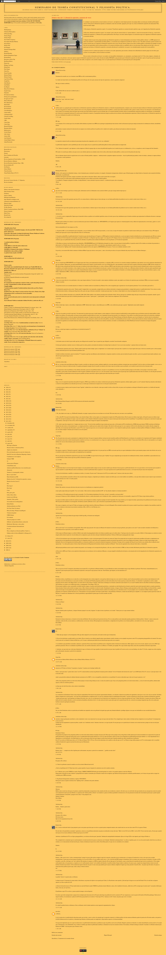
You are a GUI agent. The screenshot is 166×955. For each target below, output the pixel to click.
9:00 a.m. (58, 166)
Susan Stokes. (7, 43)
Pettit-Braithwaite (8, 230)
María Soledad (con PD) (12, 477)
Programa (16, 224)
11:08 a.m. (59, 256)
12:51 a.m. (59, 509)
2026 (7, 387)
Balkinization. (7, 130)
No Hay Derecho (8, 207)
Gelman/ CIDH (10, 459)
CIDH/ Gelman (10, 515)
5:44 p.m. (58, 612)
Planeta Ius (6, 63)
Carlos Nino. (7, 122)
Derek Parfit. (7, 104)
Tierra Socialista (8, 171)
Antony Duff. (7, 136)
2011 (7, 421)
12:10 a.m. (59, 481)
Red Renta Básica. (8, 61)
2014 (7, 414)
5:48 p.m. (58, 783)
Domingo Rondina (60, 170)
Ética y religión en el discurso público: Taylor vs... (18, 531)
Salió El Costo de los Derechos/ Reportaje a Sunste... (19, 454)
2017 (7, 407)
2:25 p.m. (58, 744)
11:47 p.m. (59, 870)
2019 (7, 403)
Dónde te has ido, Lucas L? (13, 481)
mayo (8, 439)
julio (8, 434)
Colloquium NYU (8, 114)
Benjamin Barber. (8, 128)
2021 (7, 398)
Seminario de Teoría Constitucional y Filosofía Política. (83, 7)
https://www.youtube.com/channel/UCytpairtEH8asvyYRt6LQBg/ (26, 22)
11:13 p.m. (59, 444)
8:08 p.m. (58, 821)
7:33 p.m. (58, 653)
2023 (7, 394)
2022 (7, 396)
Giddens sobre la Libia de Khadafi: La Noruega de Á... (19, 533)
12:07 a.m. (59, 662)
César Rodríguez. (8, 110)
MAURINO (7, 249)
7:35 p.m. (58, 800)
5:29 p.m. (58, 395)
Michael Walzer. (8, 75)
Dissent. (6, 153)
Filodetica (6, 193)
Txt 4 (29, 331)
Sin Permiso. (7, 167)
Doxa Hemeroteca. (8, 102)
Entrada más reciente (56, 935)
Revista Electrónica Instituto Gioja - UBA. (14, 163)
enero (8, 538)
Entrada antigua (158, 935)
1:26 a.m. (58, 928)
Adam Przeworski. (8, 142)
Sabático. (6, 51)
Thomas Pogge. (7, 35)
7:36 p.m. (58, 809)
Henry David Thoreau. (9, 89)
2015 (7, 412)
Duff (34, 230)
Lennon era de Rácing (12, 497)
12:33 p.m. (59, 595)
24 (7, 461)
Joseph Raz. (7, 81)
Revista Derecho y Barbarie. (10, 161)
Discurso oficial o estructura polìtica (15, 447)
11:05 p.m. (59, 432)
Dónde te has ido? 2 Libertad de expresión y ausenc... (19, 479)
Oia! (8, 483)
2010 (7, 541)
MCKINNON (7, 251)
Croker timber (7, 112)
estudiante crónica (60, 278)
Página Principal (108, 935)
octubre (9, 427)
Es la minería (10, 517)
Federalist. (6, 92)
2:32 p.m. (58, 298)
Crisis (8, 490)
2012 (7, 419)
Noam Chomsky (8, 73)
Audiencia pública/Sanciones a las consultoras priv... (19, 468)
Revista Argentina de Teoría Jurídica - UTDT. (14, 159)
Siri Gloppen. (7, 47)
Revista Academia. (8, 182)
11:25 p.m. (59, 459)
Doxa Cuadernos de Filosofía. (11, 155)
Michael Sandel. (8, 77)
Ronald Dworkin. (8, 53)
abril (8, 441)
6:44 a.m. (58, 572)
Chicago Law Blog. (8, 116)
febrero (9, 536)
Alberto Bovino (59, 70)
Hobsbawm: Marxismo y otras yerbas (15, 524)
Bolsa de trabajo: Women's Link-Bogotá (16, 510)
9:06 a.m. (58, 184)
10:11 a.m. (59, 193)
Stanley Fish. (7, 45)
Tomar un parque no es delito (13, 519)
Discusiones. (7, 151)
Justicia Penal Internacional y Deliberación (14, 317)
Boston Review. (7, 149)
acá (23, 258)
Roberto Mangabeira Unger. (10, 55)
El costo (9, 528)
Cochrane (41, 233)
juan (57, 911)
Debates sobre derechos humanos (12, 189)
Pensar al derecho (8, 211)
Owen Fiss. (6, 71)
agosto (9, 432)
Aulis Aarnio (7, 134)
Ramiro (57, 407)
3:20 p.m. (58, 331)
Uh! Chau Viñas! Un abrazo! (13, 508)
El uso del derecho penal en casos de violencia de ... (19, 452)
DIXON (6, 244)
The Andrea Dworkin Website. (11, 41)
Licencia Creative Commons (22, 557)
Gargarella (7, 233)
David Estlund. (7, 108)
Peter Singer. (7, 69)
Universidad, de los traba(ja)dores (15, 501)
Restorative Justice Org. (9, 59)
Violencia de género (11, 513)
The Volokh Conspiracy (9, 39)
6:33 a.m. (58, 101)
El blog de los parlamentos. (10, 96)
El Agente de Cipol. (8, 98)
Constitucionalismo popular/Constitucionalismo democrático (19, 288)
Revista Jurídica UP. (8, 165)
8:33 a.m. (58, 131)
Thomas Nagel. (7, 37)
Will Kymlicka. (7, 29)
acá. (19, 352)
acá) (37, 312)
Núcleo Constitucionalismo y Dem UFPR (13, 209)
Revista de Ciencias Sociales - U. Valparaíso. (14, 180)
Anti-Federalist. (7, 138)
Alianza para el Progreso (12, 463)
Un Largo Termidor (8, 316)
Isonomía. (6, 157)
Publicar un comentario (57, 932)
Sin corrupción (7, 217)
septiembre (10, 430)
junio (8, 436)
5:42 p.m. (58, 604)
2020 (7, 401)
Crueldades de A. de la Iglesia (14, 456)
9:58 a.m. (58, 712)
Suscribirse (7, 361)
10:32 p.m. (59, 851)
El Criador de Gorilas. (9, 94)
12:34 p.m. (59, 726)
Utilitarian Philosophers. (10, 31)
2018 (7, 405)
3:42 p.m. (58, 358)
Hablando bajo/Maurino (9, 197)
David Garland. (7, 106)
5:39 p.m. (58, 754)
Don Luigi (9, 488)
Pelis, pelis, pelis (11, 492)
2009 (7, 543)
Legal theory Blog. (8, 79)
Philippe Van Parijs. (8, 65)
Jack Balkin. (7, 85)
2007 (7, 547)
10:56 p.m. (59, 403)
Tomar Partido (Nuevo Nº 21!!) (11, 173)
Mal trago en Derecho (12, 445)
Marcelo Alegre (7, 203)
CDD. (5, 120)
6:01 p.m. (58, 625)
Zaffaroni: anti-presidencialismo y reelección (17, 522)
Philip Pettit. (7, 67)
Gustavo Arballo (8, 195)
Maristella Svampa (8, 205)
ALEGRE (19, 253)
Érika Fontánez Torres (9, 191)
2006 (7, 550)
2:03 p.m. (58, 274)
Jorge (57, 260)
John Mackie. (7, 83)
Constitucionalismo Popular (10, 314)
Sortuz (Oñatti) (7, 169)
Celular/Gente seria (11, 465)
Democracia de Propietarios (10, 311)
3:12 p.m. (58, 323)
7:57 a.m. (58, 117)
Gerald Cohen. (7, 91)
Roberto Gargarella (9, 565)
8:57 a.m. (58, 704)
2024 (7, 392)
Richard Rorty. (7, 57)
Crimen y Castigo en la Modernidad (12, 307)
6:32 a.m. (58, 93)
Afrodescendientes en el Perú (13, 506)
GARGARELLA (8, 245)
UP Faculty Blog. (8, 33)
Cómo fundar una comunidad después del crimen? (16, 267)
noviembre (10, 425)
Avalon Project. (7, 132)
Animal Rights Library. (9, 140)
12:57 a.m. (59, 907)
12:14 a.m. (59, 899)
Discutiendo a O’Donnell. (24, 340)
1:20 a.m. (58, 518)
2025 (7, 389)
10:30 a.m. (59, 201)
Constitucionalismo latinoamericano (15, 526)
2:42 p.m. (58, 307)
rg (56, 188)
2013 (7, 416)
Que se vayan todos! (11, 474)
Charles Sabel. (7, 118)
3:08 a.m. (58, 688)
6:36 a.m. (58, 558)
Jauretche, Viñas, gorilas (12, 499)
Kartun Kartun (10, 504)
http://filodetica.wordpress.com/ (11, 199)
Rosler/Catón (7, 215)
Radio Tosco (7, 213)
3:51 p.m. (58, 375)
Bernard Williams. (8, 126)
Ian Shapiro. (7, 87)
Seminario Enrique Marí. (10, 49)
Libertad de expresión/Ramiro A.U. (12, 201)
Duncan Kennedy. (8, 100)
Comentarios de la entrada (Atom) (66, 938)
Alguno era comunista (12, 450)
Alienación (9, 470)
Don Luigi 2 (10, 486)
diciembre (9, 423)
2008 (7, 545)
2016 (7, 410)
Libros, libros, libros (11, 495)
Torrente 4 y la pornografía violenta (15, 472)
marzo (8, 443)
